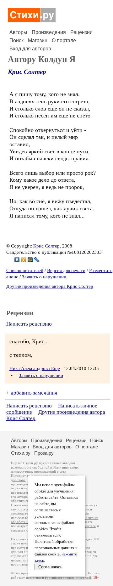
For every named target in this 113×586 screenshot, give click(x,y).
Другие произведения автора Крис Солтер (49, 286)
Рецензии (81, 32)
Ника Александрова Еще (34, 368)
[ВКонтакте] (17, 260)
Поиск (16, 40)
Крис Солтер (27, 72)
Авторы (18, 32)
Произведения (49, 32)
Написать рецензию (29, 324)
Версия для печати (66, 270)
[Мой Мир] (30, 260)
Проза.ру (44, 453)
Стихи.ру (20, 453)
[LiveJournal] (37, 260)
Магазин (37, 40)
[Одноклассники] (23, 260)
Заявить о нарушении (44, 276)
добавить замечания (34, 393)
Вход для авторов (30, 48)
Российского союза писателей (68, 577)
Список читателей (24, 270)
